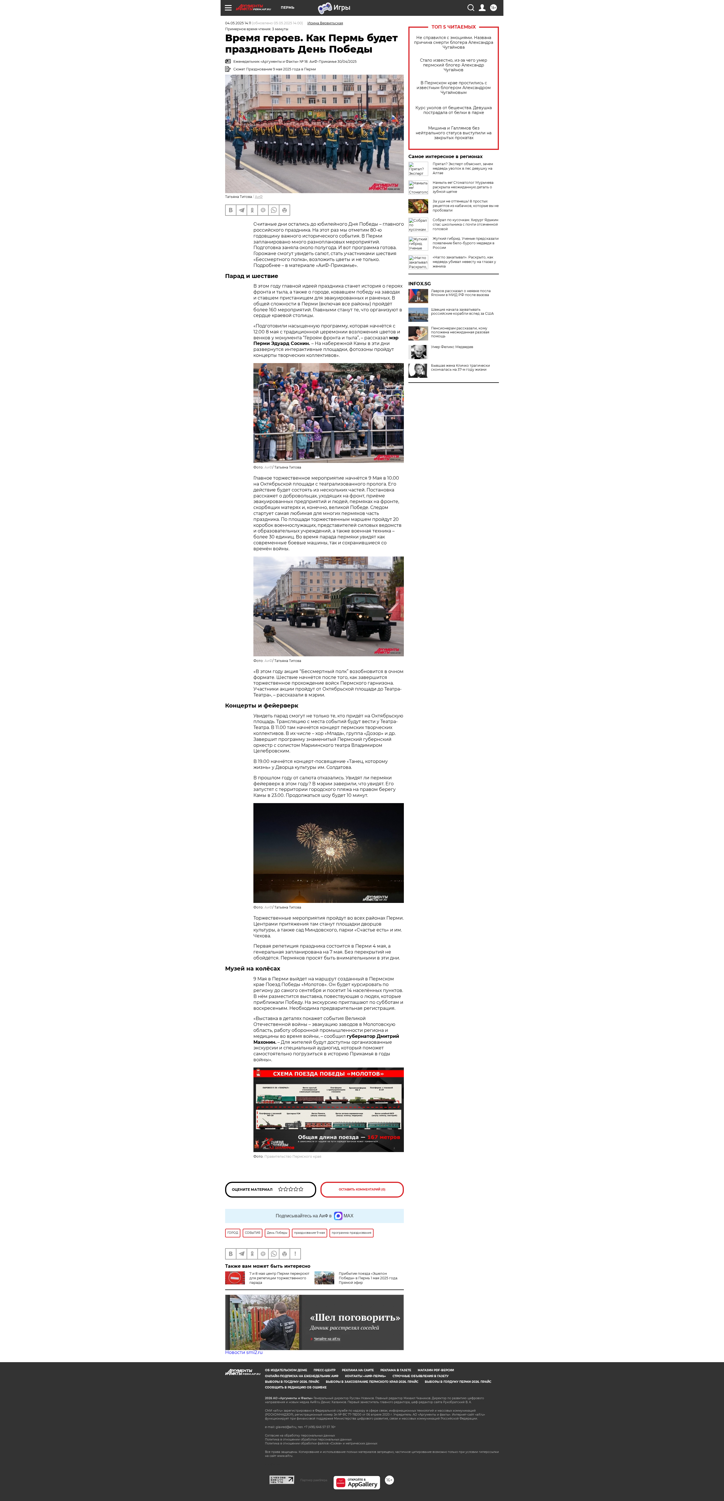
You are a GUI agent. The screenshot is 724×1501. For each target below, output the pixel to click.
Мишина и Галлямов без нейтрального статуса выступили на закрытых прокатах (454, 133)
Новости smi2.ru (244, 1352)
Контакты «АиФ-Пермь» (365, 1376)
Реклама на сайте (358, 1370)
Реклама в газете (395, 1370)
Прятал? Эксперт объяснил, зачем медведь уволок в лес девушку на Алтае (463, 168)
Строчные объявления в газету (421, 1376)
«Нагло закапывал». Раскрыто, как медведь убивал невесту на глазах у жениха (464, 261)
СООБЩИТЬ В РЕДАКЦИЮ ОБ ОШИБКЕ (296, 1387)
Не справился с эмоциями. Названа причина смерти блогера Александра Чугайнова (453, 42)
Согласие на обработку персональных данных (300, 1435)
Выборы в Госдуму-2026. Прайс (292, 1382)
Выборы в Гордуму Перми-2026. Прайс (458, 1382)
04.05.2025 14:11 (238, 23)
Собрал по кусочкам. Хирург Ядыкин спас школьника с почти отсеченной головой (465, 224)
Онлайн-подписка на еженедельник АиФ (302, 1376)
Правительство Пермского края (292, 1156)
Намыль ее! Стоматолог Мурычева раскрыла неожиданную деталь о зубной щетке (463, 187)
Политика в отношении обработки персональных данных (308, 1439)
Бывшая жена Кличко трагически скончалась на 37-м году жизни (460, 368)
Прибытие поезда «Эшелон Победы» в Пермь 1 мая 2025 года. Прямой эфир (368, 1278)
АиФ (259, 197)
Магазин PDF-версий (436, 1370)
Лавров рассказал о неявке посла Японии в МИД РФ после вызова (461, 293)
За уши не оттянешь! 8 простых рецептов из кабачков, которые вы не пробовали (466, 205)
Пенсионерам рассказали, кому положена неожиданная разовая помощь (460, 332)
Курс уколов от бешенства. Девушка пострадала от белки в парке (453, 110)
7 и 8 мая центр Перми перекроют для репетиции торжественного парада (279, 1278)
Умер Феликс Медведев (452, 347)
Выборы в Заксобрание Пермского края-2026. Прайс (372, 1382)
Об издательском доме (286, 1370)
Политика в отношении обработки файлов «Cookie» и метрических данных (321, 1443)
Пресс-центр (324, 1370)
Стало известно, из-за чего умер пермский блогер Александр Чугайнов (453, 65)
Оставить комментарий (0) (362, 1189)
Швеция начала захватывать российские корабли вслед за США (462, 312)
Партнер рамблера (313, 1480)
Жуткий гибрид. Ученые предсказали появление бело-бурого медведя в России (466, 243)
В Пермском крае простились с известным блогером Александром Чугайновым (454, 88)
